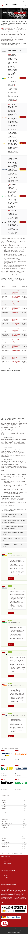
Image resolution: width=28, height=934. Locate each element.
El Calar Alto (14, 832)
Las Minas (14, 806)
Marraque (14, 800)
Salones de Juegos (7, 860)
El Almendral (14, 836)
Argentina (6, 877)
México (5, 874)
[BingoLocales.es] (10, 5)
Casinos (5, 865)
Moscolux (14, 808)
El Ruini (14, 804)
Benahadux (14, 813)
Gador (14, 810)
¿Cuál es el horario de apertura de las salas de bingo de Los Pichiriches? (13, 521)
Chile (5, 880)
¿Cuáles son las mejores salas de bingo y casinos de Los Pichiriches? (12, 515)
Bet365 (9, 54)
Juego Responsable (12, 932)
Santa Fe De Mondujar (14, 823)
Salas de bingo (4, 853)
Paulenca (14, 802)
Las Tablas (14, 838)
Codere (9, 184)
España (9, 853)
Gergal (14, 840)
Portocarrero (14, 829)
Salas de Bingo (7, 861)
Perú (5, 879)
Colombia (6, 875)
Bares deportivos (7, 863)
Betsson (10, 104)
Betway (9, 210)
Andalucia (13, 853)
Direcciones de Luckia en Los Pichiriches (15, 314)
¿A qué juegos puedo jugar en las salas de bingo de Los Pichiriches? (12, 527)
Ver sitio (11, 578)
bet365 (14, 85)
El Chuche (14, 815)
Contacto (10, 469)
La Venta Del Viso (14, 846)
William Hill (10, 157)
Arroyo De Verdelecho (14, 817)
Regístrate (23, 78)
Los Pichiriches (19, 555)
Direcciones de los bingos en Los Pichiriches (16, 292)
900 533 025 (24, 898)
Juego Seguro (5, 898)
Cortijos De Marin (14, 842)
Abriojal (14, 798)
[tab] (14, 515)
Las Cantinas (14, 844)
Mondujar (14, 821)
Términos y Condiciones (18, 930)
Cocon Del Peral (14, 825)
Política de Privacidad (9, 930)
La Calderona (14, 819)
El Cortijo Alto (14, 834)
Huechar (14, 848)
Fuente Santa (14, 827)
